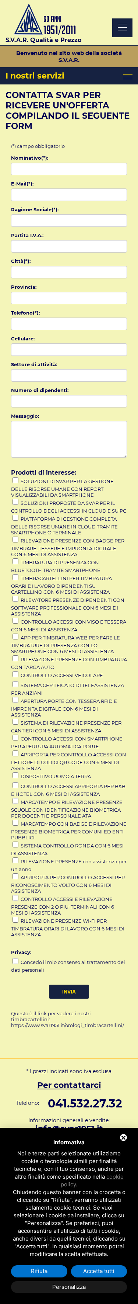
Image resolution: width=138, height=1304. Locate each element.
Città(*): (21, 261)
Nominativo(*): (29, 158)
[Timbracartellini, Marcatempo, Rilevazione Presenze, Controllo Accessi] (43, 33)
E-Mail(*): (22, 184)
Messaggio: (25, 416)
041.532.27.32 (85, 1103)
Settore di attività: (34, 364)
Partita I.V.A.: (27, 235)
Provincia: (23, 287)
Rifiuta (39, 1270)
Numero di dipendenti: (39, 390)
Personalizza (69, 1286)
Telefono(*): (25, 313)
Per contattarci (69, 1085)
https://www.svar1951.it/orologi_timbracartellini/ (67, 1025)
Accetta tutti (98, 1270)
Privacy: (21, 952)
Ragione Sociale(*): (35, 209)
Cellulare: (23, 338)
